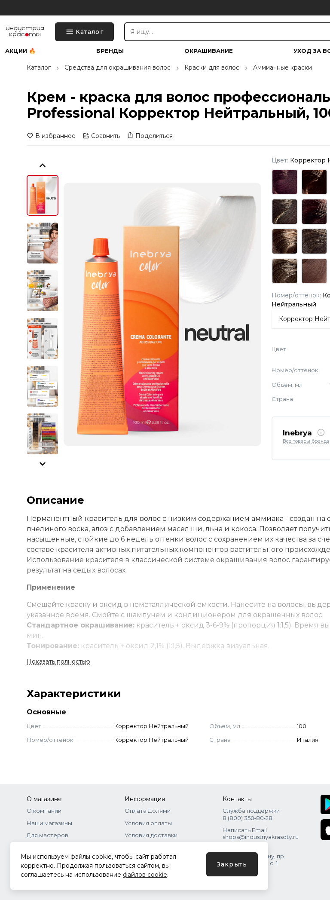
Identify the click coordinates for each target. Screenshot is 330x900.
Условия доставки (151, 835)
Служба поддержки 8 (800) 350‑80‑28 (251, 814)
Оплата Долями (148, 810)
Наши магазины (49, 823)
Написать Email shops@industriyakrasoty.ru (261, 833)
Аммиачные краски (282, 67)
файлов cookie (145, 875)
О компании (44, 810)
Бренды (110, 51)
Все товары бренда (306, 441)
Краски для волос (211, 67)
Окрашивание (208, 51)
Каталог (39, 67)
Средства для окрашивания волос (117, 67)
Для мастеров (47, 835)
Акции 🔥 (20, 51)
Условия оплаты (148, 823)
